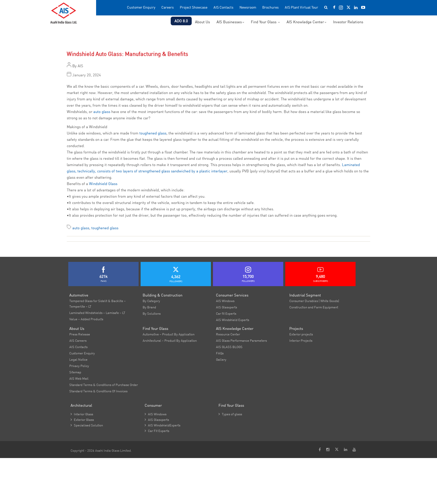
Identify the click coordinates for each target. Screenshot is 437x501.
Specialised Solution (87, 425)
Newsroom (247, 7)
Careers (167, 7)
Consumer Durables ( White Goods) (314, 301)
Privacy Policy (79, 366)
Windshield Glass (103, 183)
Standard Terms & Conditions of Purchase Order (103, 385)
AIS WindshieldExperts (162, 425)
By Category (151, 301)
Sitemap (75, 372)
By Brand (149, 307)
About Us (202, 21)
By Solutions (152, 313)
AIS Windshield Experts (232, 320)
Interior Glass (82, 414)
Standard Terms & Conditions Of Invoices (98, 391)
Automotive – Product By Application (168, 334)
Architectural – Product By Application (170, 340)
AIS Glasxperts (226, 307)
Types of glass (230, 414)
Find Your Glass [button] (264, 21)
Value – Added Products (86, 319)
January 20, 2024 (86, 75)
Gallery (221, 359)
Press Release (79, 334)
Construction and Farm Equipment (313, 307)
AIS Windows (225, 301)
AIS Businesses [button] (229, 21)
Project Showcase (193, 7)
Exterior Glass (82, 420)
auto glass (101, 111)
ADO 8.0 (181, 20)
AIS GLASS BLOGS (229, 347)
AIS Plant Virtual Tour (301, 7)
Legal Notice (78, 359)
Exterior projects (301, 334)
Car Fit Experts (157, 431)
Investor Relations (348, 21)
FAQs (220, 353)
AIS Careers (77, 340)
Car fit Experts (226, 313)
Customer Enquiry (141, 7)
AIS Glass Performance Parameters (241, 340)
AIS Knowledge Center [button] (305, 21)
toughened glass (152, 133)
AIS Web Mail (79, 378)
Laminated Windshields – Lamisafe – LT (97, 313)
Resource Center (228, 334)
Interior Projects (300, 340)
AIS (80, 65)
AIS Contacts (223, 7)
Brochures (270, 7)
